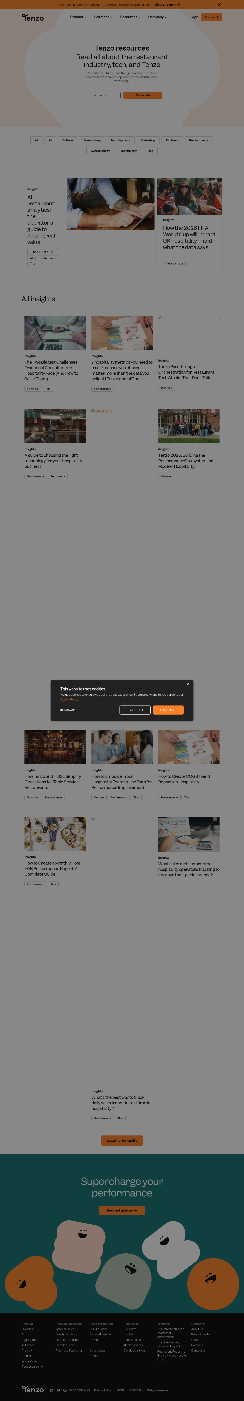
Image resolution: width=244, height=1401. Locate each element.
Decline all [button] (135, 710)
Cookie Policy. (69, 699)
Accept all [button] (168, 710)
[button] (67, 710)
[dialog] (122, 700)
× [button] (187, 684)
